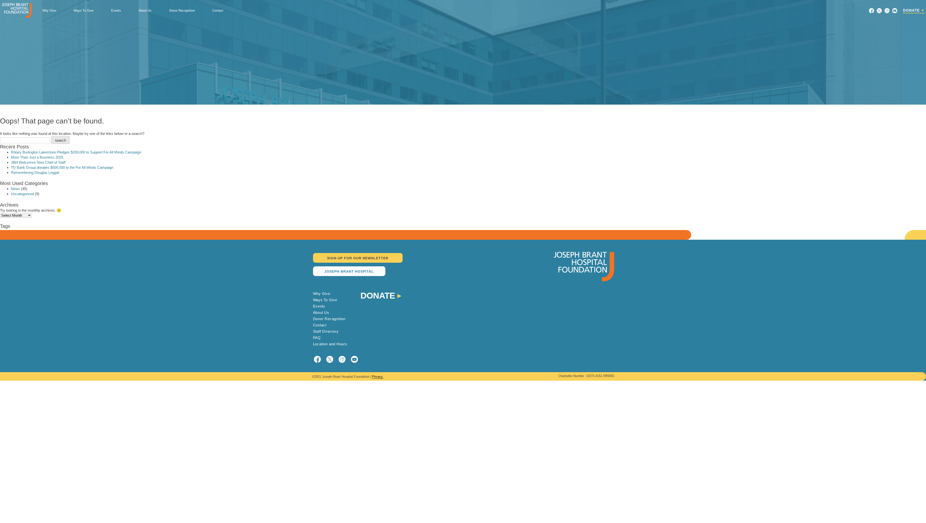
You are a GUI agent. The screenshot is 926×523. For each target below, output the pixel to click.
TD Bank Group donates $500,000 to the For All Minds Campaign (62, 167)
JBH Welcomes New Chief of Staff (38, 162)
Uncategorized (22, 194)
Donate (377, 295)
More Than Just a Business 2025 (37, 157)
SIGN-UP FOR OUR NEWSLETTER (357, 258)
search (60, 140)
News (15, 189)
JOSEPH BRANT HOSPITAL (349, 271)
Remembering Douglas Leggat (35, 172)
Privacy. (377, 376)
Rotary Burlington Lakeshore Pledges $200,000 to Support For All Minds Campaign (76, 152)
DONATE (911, 10)
